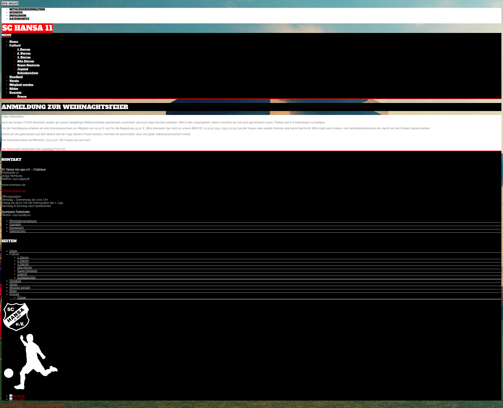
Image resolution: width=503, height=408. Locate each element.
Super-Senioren (27, 270)
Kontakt (14, 294)
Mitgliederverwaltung (27, 9)
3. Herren (23, 264)
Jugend (22, 274)
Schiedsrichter (26, 277)
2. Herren (23, 260)
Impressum (17, 15)
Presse (21, 297)
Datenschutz (19, 18)
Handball (15, 280)
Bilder (13, 290)
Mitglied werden (19, 287)
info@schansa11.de (14, 190)
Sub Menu (10, 3)
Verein (13, 284)
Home (13, 250)
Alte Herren (24, 267)
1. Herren (22, 257)
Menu (6, 35)
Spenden (16, 12)
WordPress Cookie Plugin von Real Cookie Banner (33, 404)
